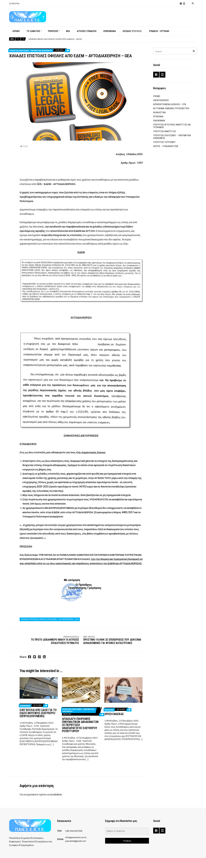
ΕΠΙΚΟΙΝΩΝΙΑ (109, 31)
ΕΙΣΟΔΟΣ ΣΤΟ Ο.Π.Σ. (132, 31)
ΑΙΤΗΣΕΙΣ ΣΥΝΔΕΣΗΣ (87, 31)
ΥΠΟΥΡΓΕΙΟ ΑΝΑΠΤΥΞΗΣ (164, 131)
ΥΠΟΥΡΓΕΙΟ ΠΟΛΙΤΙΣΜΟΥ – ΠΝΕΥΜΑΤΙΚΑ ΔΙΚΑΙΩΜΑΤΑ (172, 136)
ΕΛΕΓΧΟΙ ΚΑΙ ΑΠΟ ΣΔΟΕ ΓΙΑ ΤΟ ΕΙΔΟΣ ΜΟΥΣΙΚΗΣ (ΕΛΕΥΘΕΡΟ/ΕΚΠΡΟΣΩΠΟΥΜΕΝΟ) (38, 713)
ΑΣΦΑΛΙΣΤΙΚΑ (159, 112)
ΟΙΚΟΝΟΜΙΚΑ (25, 706)
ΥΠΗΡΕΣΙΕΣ (53, 31)
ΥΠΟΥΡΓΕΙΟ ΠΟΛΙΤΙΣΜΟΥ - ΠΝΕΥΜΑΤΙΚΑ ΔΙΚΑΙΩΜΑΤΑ (30, 51)
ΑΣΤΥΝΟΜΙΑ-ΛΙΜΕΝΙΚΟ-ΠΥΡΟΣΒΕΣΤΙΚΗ (171, 108)
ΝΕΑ (68, 31)
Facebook (181, 4)
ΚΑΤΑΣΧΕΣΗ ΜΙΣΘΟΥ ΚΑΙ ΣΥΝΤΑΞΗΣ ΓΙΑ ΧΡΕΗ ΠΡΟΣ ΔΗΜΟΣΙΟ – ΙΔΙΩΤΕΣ (55, 39)
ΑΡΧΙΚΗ (16, 31)
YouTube (184, 4)
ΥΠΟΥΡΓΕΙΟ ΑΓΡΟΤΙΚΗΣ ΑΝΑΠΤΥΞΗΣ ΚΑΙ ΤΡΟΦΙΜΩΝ (172, 126)
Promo (156, 96)
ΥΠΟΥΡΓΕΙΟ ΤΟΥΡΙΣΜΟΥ (164, 142)
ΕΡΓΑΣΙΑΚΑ (109, 710)
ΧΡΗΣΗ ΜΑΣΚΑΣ (114, 714)
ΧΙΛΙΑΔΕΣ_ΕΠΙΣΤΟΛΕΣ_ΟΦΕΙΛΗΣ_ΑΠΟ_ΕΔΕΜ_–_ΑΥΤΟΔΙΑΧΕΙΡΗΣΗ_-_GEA (49, 619)
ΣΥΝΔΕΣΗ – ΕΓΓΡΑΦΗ (159, 31)
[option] (112, 39)
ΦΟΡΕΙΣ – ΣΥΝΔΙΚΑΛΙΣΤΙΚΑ (165, 146)
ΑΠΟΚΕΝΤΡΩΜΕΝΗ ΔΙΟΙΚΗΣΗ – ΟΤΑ (169, 104)
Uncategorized (161, 100)
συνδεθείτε (56, 794)
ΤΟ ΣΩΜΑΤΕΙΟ (33, 31)
